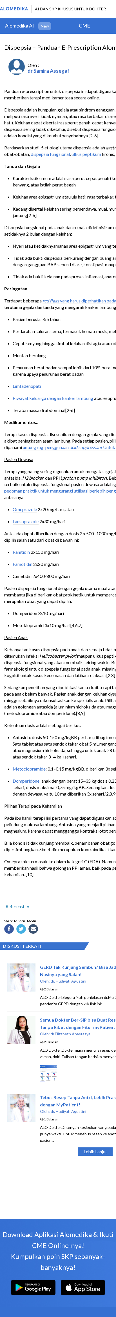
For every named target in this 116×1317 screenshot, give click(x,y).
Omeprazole (25, 509)
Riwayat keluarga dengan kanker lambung (53, 398)
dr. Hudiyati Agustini (68, 981)
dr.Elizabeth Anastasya (70, 1033)
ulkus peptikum (86, 154)
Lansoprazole (26, 521)
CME (84, 25)
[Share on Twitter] (22, 929)
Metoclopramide (29, 768)
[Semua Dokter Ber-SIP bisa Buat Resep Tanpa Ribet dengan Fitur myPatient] (21, 1042)
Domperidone (26, 780)
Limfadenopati (27, 386)
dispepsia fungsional (50, 154)
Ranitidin (21, 552)
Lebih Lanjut (95, 1151)
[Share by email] (34, 929)
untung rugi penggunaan (46, 447)
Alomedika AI (19, 25)
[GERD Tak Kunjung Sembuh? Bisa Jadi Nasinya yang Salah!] (21, 989)
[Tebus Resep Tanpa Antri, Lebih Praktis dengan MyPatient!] (21, 1120)
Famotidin (22, 564)
